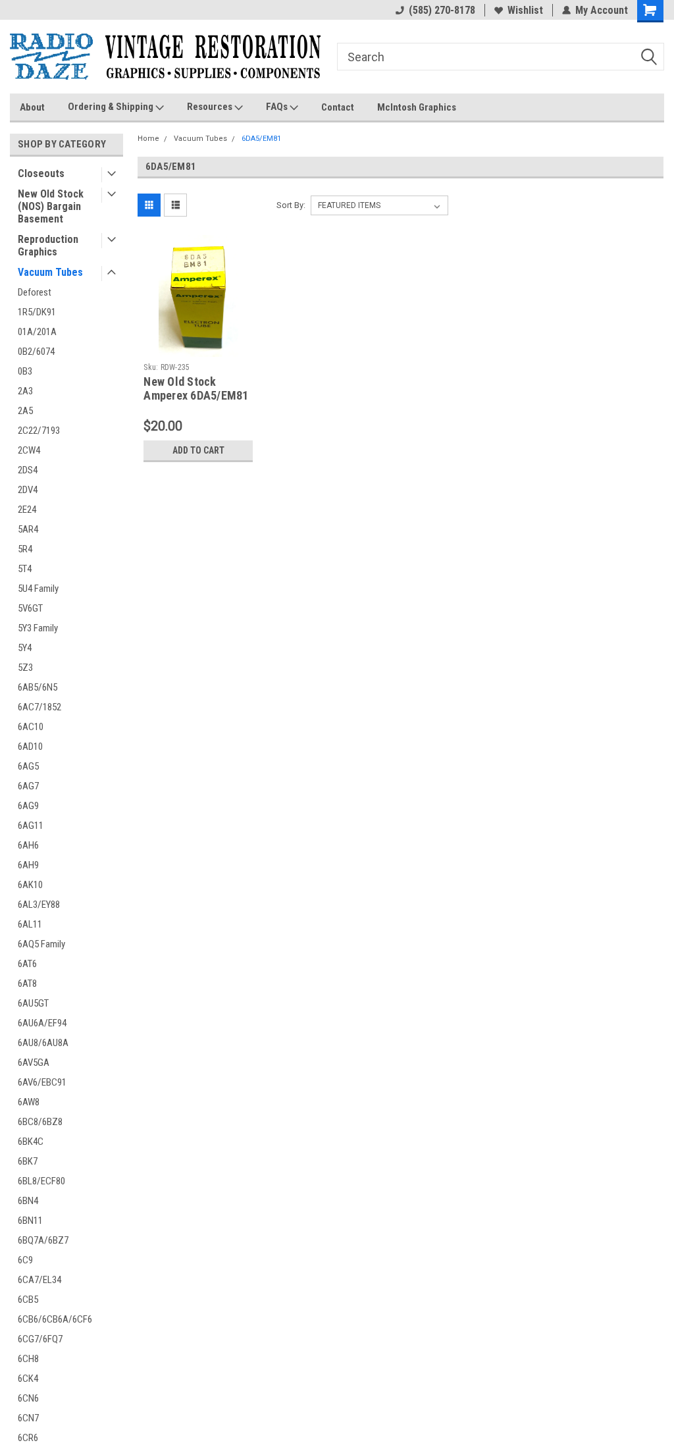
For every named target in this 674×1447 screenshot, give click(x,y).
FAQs (278, 107)
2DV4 (28, 490)
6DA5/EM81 (261, 138)
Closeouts (41, 173)
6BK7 (28, 1161)
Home (148, 138)
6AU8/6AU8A (43, 1043)
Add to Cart (198, 450)
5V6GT (30, 608)
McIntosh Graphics (416, 107)
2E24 (27, 509)
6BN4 (28, 1201)
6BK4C (30, 1141)
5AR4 (28, 529)
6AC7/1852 (39, 707)
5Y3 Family (38, 628)
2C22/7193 (39, 430)
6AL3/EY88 (39, 904)
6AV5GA (33, 1062)
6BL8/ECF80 (41, 1181)
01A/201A (37, 332)
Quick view (198, 347)
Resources (210, 107)
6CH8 (28, 1359)
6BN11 (30, 1220)
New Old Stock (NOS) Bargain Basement (51, 206)
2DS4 (28, 470)
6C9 (25, 1260)
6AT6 (27, 964)
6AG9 (28, 806)
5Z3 (25, 667)
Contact (337, 107)
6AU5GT (33, 1003)
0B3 (25, 371)
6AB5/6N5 (37, 687)
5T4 (25, 569)
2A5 (25, 411)
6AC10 (30, 727)
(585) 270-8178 (442, 10)
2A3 (25, 391)
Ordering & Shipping (111, 107)
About (32, 107)
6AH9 (28, 865)
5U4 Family (38, 588)
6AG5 (28, 766)
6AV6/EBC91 (42, 1082)
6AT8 (27, 983)
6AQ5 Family (41, 944)
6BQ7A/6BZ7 (43, 1240)
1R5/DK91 (37, 312)
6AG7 (28, 786)
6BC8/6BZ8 (40, 1122)
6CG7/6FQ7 (40, 1339)
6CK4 (28, 1378)
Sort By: (290, 205)
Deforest (34, 292)
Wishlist (525, 10)
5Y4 (25, 648)
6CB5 (28, 1299)
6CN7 (28, 1418)
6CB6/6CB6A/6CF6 (55, 1319)
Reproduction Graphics (48, 245)
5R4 (25, 549)
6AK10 (30, 885)
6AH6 (28, 845)
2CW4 (29, 450)
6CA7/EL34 (39, 1280)
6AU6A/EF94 (42, 1023)
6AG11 (30, 825)
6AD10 (30, 746)
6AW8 (28, 1102)
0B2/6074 (36, 351)
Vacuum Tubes (50, 272)
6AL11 (30, 924)
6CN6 (28, 1398)
